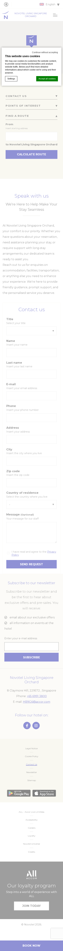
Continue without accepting (45, 52)
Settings (11, 78)
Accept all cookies (47, 78)
